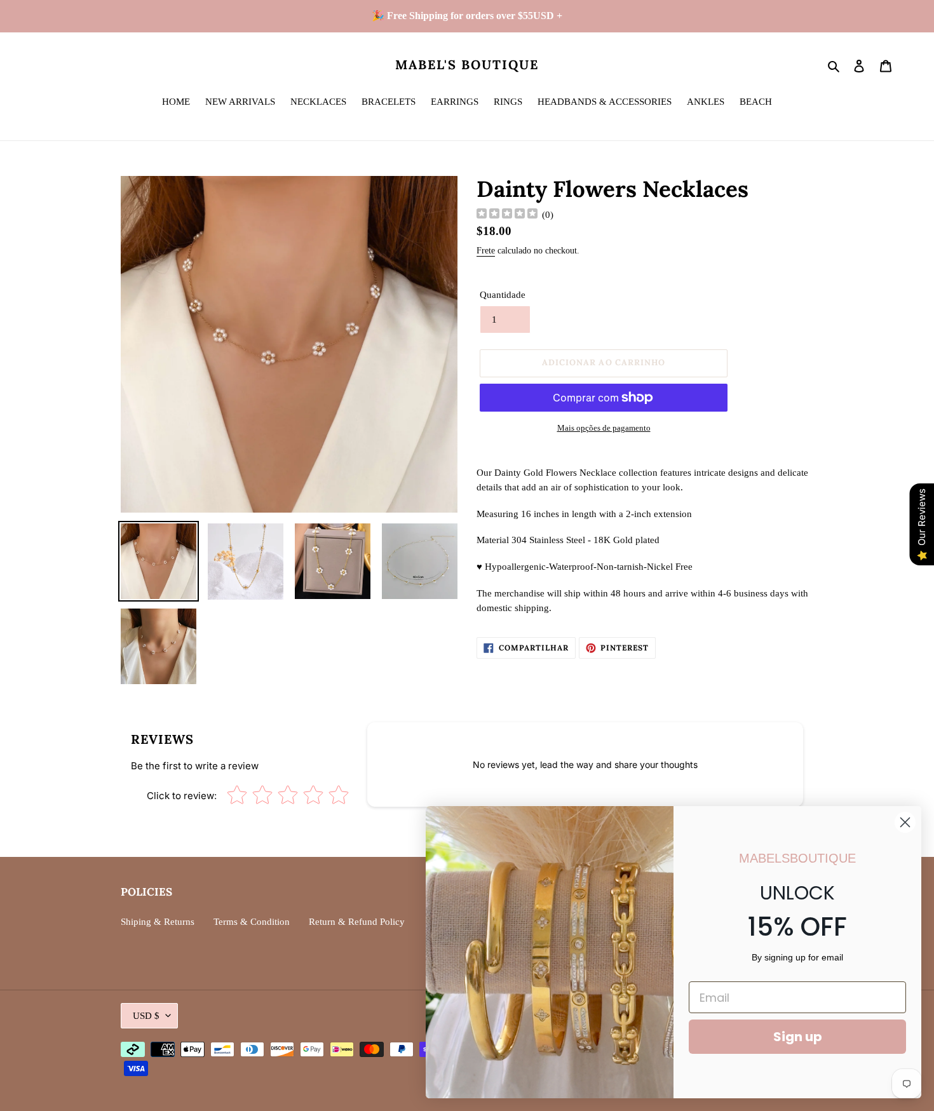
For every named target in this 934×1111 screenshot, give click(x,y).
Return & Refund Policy (357, 922)
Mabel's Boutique (467, 64)
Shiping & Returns (157, 922)
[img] (507, 215)
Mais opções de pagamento (604, 428)
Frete (486, 250)
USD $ (146, 1016)
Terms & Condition (251, 922)
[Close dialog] (905, 822)
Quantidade (502, 295)
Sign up (797, 1037)
